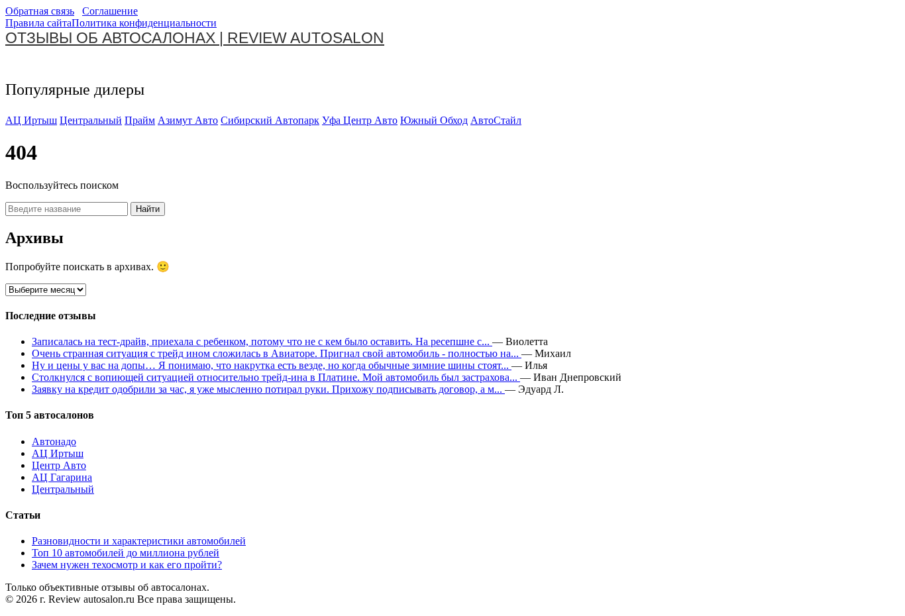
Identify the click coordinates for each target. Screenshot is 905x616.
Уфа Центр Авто (360, 120)
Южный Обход (434, 120)
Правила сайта (38, 22)
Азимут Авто (188, 120)
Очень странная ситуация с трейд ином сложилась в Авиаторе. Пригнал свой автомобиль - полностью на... (276, 353)
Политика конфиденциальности (144, 22)
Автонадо (54, 441)
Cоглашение (110, 11)
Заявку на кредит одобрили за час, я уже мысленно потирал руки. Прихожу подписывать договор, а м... (268, 389)
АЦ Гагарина (62, 477)
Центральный (91, 120)
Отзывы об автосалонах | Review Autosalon (194, 37)
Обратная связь (39, 11)
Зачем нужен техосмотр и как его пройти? (127, 564)
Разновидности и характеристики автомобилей (139, 540)
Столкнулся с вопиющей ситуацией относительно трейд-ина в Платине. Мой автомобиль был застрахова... (276, 377)
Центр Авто (59, 465)
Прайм (140, 120)
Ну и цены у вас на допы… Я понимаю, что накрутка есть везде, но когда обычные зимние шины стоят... (271, 365)
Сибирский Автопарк (270, 120)
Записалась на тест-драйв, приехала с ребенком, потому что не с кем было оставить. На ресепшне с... (262, 341)
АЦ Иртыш (31, 120)
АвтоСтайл (495, 120)
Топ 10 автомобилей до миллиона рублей (125, 552)
